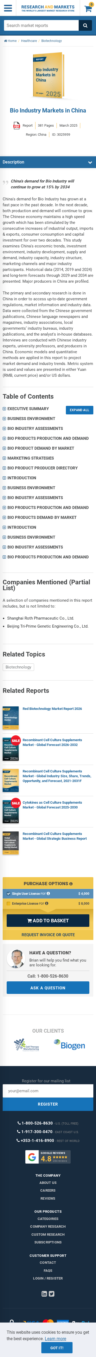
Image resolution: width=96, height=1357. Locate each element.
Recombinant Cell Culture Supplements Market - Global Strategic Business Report (55, 836)
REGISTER (48, 1104)
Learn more (55, 1338)
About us (48, 1183)
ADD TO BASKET (48, 920)
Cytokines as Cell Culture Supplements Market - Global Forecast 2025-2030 (52, 804)
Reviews (48, 1198)
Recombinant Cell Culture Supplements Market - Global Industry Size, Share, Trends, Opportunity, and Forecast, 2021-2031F (57, 776)
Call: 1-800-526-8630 (47, 976)
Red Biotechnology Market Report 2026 (52, 709)
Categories (48, 1219)
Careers (47, 1190)
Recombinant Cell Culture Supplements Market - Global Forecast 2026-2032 (52, 742)
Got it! (56, 1348)
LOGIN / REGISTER (48, 1278)
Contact (48, 1263)
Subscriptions (48, 1242)
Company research (48, 1226)
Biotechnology (18, 667)
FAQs (48, 1271)
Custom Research (48, 1234)
